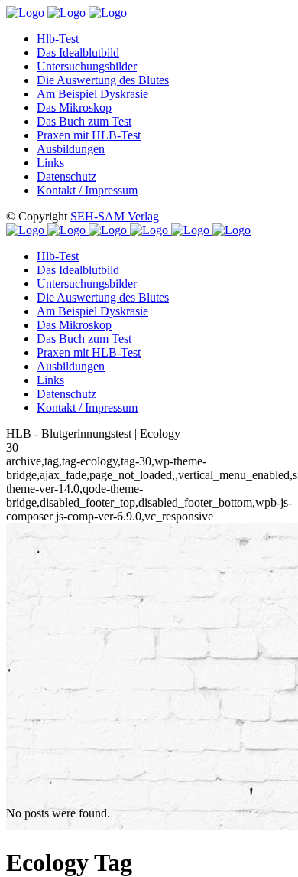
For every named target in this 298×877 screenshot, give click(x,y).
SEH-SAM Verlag (114, 216)
